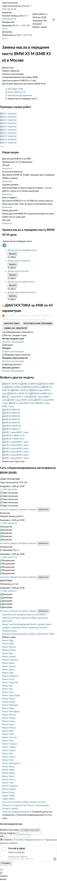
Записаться (7, 169)
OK (1, 870)
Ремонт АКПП (48, 634)
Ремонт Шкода (9, 789)
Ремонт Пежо (8, 725)
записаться (43, 510)
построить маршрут (9, 510)
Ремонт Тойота (8, 757)
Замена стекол (35, 634)
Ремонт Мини (8, 708)
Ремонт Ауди (8, 641)
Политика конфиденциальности (16, 812)
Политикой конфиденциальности (29, 840)
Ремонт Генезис (9, 657)
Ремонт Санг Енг (9, 738)
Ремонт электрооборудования (15, 624)
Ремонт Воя (7, 654)
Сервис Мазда (8, 796)
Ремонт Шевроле (10, 786)
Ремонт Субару (9, 747)
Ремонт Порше (8, 728)
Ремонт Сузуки (8, 750)
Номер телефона (7, 833)
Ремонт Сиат (8, 741)
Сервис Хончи (8, 799)
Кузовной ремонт (20, 634)
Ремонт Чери (8, 783)
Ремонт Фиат (8, 760)
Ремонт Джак (8, 663)
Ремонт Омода (8, 718)
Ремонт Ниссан (9, 715)
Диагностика (33, 615)
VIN (1, 836)
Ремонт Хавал (8, 770)
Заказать (12, 254)
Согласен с (23, 840)
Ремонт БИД (8, 644)
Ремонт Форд (8, 767)
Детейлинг (7, 634)
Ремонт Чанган (8, 780)
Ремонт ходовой (37, 624)
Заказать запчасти (38, 802)
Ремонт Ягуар (8, 792)
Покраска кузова (9, 631)
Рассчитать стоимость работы (15, 802)
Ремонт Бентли (9, 647)
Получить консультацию (13, 342)
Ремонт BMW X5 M (16, 92)
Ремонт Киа (7, 689)
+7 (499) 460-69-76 (8, 557)
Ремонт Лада (8, 692)
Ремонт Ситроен (9, 744)
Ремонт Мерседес (10, 705)
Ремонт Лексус (8, 699)
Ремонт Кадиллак (10, 683)
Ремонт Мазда (8, 702)
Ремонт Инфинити (10, 676)
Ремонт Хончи (8, 776)
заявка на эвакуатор (15, 328)
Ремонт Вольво (9, 650)
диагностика (11, 323)
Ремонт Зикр (8, 673)
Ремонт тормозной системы (34, 628)
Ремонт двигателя (22, 618)
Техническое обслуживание (20, 96)
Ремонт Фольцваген (11, 763)
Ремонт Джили (9, 666)
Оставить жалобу (10, 809)
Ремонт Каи (7, 686)
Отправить (6, 863)
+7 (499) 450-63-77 (8, 591)
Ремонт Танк (7, 754)
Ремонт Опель (8, 721)
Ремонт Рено (8, 731)
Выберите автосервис (10, 830)
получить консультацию (38, 323)
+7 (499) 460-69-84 (8, 490)
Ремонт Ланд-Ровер (11, 696)
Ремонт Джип (8, 670)
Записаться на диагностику (14, 805)
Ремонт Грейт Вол (10, 660)
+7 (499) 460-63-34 (8, 523)
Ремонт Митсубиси (10, 712)
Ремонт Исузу (8, 679)
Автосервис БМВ (15, 89)
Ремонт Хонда (8, 773)
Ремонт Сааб (8, 734)
